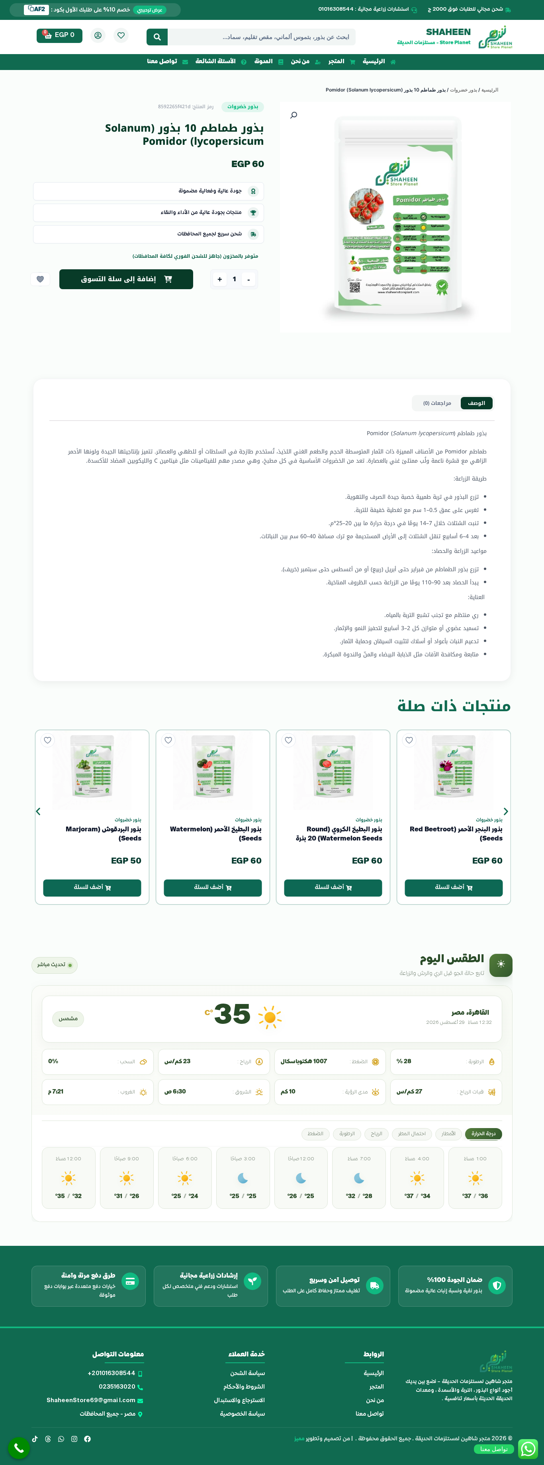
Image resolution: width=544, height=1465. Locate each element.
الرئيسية (489, 90)
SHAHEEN (448, 33)
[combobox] (262, 37)
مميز (299, 1439)
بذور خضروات (463, 90)
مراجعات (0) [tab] (437, 403)
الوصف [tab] (476, 403)
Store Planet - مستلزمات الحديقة (434, 43)
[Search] (157, 37)
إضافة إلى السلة (126, 279)
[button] (293, 115)
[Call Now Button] (19, 1448)
